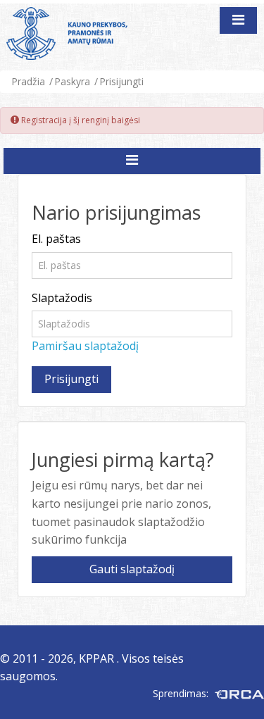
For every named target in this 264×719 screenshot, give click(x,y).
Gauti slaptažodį (132, 569)
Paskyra (72, 81)
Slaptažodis (62, 298)
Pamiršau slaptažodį (85, 346)
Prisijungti (121, 81)
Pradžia (28, 81)
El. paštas (56, 238)
